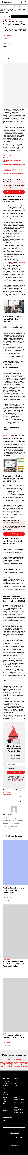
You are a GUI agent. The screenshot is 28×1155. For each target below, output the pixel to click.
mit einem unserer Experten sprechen (12, 720)
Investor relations (7, 1105)
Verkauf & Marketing (17, 1066)
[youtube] (20, 1137)
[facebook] (8, 1137)
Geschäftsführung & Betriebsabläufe (7, 793)
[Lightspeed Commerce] (6, 2)
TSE (4, 1089)
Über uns (5, 1097)
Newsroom (5, 1107)
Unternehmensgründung (17, 1065)
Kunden (4, 1092)
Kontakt (4, 1099)
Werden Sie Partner (18, 1082)
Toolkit (15, 1085)
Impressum (14, 1144)
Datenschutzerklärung (19, 780)
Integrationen (17, 1083)
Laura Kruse (9, 35)
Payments (5, 1090)
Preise (4, 1087)
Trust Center (5, 1110)
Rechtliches (5, 1094)
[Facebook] (9, 49)
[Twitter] (9, 54)
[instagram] (12, 1137)
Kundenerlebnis (24, 1062)
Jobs (4, 1103)
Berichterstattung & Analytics (14, 1059)
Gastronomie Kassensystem (6, 1080)
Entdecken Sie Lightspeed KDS (14, 534)
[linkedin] (16, 1137)
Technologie (7, 1065)
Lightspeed (9, 897)
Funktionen (5, 1085)
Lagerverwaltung (5, 1063)
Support (16, 1097)
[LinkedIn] (9, 58)
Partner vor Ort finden (19, 1080)
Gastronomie (6, 19)
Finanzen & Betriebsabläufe (14, 1060)
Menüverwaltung (14, 1063)
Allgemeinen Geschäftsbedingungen (14, 778)
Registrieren (16, 772)
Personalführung (22, 1063)
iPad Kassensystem (7, 1083)
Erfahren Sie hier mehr (14, 192)
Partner (16, 1078)
